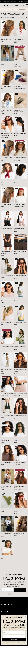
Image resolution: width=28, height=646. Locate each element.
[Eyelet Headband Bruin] (7, 547)
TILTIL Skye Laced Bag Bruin (6, 487)
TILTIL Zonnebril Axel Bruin (19, 510)
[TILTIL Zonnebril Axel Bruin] (20, 500)
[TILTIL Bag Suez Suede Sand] (7, 360)
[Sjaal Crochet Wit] (7, 53)
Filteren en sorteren (8, 17)
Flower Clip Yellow (19, 533)
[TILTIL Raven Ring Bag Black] (7, 524)
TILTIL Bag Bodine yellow (20, 322)
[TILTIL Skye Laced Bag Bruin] (7, 476)
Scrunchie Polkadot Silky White (6, 323)
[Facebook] (2, 604)
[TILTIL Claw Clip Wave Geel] (7, 77)
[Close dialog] (26, 617)
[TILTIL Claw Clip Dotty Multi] (7, 195)
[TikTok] (12, 604)
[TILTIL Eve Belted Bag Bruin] (20, 53)
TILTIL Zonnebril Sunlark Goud (20, 416)
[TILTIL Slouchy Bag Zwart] (7, 406)
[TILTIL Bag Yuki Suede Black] (20, 218)
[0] (26, 5)
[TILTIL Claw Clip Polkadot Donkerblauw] (20, 77)
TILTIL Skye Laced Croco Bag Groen (20, 347)
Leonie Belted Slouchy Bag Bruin (6, 252)
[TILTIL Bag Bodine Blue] (20, 289)
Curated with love (9, 1)
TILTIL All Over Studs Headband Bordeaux (19, 205)
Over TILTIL (5, 612)
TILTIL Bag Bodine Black (6, 228)
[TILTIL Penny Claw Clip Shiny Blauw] (7, 148)
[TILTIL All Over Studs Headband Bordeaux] (20, 195)
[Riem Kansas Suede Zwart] (20, 384)
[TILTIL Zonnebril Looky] (20, 453)
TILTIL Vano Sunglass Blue (7, 393)
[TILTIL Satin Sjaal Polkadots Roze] (20, 28)
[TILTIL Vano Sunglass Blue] (7, 384)
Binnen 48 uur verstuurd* (22, 1)
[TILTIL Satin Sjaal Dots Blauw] (7, 100)
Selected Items (22, 9)
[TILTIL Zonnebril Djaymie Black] (20, 429)
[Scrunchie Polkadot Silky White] (7, 313)
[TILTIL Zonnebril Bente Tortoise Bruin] (7, 429)
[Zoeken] (24, 5)
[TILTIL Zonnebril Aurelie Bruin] (20, 266)
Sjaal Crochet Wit (5, 63)
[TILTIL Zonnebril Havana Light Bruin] (20, 148)
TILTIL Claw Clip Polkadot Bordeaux (6, 38)
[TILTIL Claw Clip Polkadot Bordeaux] (7, 28)
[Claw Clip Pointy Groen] (7, 500)
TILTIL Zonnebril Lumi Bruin (19, 487)
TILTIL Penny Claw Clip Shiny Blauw (6, 158)
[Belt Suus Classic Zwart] (20, 242)
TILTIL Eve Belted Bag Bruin (19, 63)
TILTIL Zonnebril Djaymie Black (20, 439)
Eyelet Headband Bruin (6, 557)
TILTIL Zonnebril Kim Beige (7, 346)
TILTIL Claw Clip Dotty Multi (6, 205)
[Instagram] (6, 604)
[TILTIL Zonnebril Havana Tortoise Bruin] (7, 124)
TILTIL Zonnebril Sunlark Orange (20, 370)
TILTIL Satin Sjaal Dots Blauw (6, 111)
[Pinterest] (9, 604)
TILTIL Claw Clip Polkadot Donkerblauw (20, 87)
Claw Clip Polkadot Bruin (20, 181)
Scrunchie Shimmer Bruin (20, 134)
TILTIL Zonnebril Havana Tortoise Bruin (6, 134)
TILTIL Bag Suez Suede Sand (6, 370)
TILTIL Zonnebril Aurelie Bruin (20, 276)
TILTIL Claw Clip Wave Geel (6, 87)
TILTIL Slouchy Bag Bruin (7, 275)
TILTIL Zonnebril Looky (19, 462)
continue (20, 590)
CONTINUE (14, 639)
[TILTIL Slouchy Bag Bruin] (7, 266)
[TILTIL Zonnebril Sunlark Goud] (20, 406)
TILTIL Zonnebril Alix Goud (6, 463)
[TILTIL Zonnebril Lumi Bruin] (20, 476)
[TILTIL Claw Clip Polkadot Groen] (20, 100)
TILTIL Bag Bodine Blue (19, 299)
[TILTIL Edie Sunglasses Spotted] (7, 289)
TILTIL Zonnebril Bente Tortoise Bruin (6, 439)
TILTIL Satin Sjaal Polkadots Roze (18, 38)
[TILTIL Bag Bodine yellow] (20, 313)
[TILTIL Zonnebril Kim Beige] (7, 336)
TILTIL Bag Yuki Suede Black (19, 229)
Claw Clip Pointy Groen (7, 510)
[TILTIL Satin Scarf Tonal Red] (7, 171)
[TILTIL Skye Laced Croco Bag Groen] (20, 336)
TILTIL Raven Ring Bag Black (6, 534)
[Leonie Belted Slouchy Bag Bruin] (7, 242)
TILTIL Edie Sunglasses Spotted (6, 299)
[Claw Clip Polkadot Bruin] (20, 171)
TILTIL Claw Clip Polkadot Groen (18, 111)
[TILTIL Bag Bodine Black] (7, 218)
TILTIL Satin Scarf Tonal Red (7, 181)
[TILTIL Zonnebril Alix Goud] (7, 453)
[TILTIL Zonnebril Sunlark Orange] (20, 360)
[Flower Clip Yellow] (20, 524)
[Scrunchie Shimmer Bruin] (20, 124)
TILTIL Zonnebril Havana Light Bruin (20, 158)
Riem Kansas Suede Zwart (20, 393)
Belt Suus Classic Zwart (20, 252)
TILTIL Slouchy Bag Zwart (7, 415)
